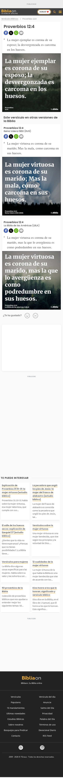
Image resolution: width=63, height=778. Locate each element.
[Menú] (60, 12)
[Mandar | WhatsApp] (16, 33)
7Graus (24, 757)
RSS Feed (47, 735)
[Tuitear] (11, 33)
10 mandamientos (16, 708)
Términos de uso (47, 724)
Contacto (15, 735)
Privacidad (47, 713)
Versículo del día (47, 696)
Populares (16, 702)
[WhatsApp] (21, 747)
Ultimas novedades (15, 713)
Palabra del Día (47, 719)
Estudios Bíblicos (15, 719)
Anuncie (47, 702)
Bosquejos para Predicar (16, 730)
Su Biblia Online (9, 13)
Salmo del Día (47, 708)
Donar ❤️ (44, 12)
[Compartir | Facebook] (6, 33)
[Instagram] (42, 747)
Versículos (16, 696)
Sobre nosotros (15, 724)
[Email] (21, 33)
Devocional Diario (47, 730)
